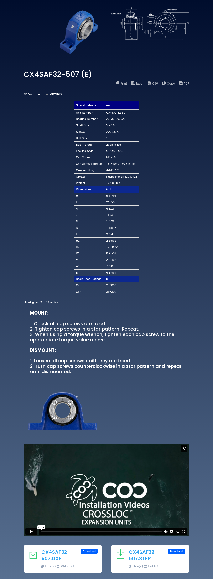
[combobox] (41, 94)
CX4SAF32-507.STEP (143, 555)
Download (89, 551)
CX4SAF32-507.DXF (55, 555)
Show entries (43, 94)
